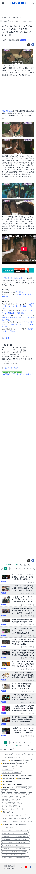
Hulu (21, 766)
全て (5, 21)
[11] (33, 568)
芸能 (30, 21)
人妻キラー (24, 797)
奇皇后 (10, 793)
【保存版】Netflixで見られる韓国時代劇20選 (15, 818)
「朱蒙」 (8, 320)
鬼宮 (3, 793)
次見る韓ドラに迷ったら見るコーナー (13, 815)
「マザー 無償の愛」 (9, 313)
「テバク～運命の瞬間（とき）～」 (14, 317)
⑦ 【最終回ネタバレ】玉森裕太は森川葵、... (15, 848)
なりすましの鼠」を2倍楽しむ (11, 806)
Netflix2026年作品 (16, 760)
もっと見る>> (8, 827)
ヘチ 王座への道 (21, 787)
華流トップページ (8, 812)
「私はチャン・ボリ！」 (17, 324)
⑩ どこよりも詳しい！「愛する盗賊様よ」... (15, 857)
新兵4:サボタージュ (8, 809)
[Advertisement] (18, 11)
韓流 (11, 21)
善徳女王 (23, 793)
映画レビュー (6, 821)
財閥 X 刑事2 (14, 797)
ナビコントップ (5, 17)
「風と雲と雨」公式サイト (12, 368)
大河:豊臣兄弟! (19, 754)
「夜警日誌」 (20, 292)
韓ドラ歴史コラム (7, 769)
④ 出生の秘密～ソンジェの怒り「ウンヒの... (15, 839)
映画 (24, 21)
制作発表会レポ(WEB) (24, 778)
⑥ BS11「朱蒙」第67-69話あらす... (13, 845)
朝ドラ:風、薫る (7, 754)
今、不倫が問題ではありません (11, 803)
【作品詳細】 (6, 374)
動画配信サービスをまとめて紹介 (23, 821)
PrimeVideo (21, 763)
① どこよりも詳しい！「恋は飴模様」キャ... (15, 830)
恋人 (30, 793)
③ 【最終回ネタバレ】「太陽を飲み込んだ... (15, 836)
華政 (16, 793)
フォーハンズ (21, 809)
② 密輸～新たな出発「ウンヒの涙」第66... (15, 833)
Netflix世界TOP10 (8, 787)
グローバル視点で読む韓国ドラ (11, 772)
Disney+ (27, 760)
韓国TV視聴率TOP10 (9, 781)
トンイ (12, 790)
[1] (2, 568)
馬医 (30, 787)
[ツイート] (28, 44)
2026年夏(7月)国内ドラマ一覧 (11, 757)
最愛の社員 (15, 800)
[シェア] (32, 44)
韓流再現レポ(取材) (8, 778)
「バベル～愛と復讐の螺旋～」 (18, 306)
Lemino (13, 766)
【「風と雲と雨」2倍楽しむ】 (12, 278)
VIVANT (29, 754)
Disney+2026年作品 (9, 763)
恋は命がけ (5, 800)
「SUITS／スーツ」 (27, 311)
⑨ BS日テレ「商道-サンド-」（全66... (13, 854)
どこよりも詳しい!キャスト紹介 (12, 784)
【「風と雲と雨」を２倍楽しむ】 (22, 374)
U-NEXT (6, 338)
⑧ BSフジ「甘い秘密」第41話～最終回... (14, 851)
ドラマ (18, 21)
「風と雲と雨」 (7, 111)
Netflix (4, 760)
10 (30, 568)
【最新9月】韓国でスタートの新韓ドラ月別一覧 (17, 775)
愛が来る (4, 797)
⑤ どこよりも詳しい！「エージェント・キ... (15, 842)
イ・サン (4, 790)
